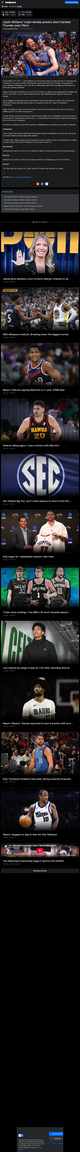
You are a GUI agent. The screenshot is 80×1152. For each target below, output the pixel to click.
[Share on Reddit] (37, 183)
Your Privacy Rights (57, 1143)
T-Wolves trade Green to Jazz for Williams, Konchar (20, 203)
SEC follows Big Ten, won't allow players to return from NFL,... (37, 501)
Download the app (72, 2)
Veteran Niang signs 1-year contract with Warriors (31, 445)
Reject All (57, 1138)
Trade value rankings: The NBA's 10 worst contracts (20, 200)
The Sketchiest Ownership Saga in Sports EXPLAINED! (33, 861)
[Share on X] (33, 183)
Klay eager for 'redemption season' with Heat (28, 556)
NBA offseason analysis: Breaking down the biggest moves (36, 334)
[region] (40, 1139)
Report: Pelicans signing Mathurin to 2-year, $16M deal (33, 390)
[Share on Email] (46, 183)
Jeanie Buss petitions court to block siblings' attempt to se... (36, 278)
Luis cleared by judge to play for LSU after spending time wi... (37, 667)
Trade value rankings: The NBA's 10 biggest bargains (20, 197)
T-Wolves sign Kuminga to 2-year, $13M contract (19, 209)
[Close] (61, 1129)
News (19, 6)
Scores (12, 6)
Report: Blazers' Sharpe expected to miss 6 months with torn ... (38, 723)
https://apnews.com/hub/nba (20, 177)
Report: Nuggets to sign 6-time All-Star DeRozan (30, 834)
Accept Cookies (57, 1134)
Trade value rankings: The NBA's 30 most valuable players (35, 612)
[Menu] (2, 2)
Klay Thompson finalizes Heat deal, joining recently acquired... (38, 779)
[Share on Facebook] (42, 183)
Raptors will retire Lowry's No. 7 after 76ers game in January (23, 206)
